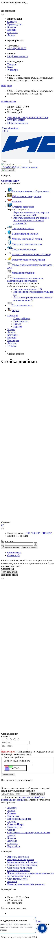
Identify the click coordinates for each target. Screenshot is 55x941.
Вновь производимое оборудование (26, 884)
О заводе (11, 21)
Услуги (11, 329)
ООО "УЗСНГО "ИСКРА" (38, 533)
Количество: (7, 541)
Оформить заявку (10, 180)
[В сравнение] (2, 528)
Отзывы (11, 813)
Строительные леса (17, 878)
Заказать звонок (29, 167)
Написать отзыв (9, 572)
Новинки (12, 881)
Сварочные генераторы (19, 867)
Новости (11, 29)
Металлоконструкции (18, 876)
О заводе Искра (15, 824)
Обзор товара (14, 552)
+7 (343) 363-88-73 (16, 48)
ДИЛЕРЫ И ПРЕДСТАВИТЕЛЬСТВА (27, 117)
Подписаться (37, 794)
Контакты (12, 32)
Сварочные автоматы (18, 870)
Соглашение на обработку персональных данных (23, 798)
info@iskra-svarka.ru (17, 56)
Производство (14, 24)
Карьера (11, 27)
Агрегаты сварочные (18, 856)
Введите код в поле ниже (17, 760)
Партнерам (13, 340)
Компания (12, 315)
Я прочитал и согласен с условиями (25, 798)
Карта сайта (13, 846)
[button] (6, 85)
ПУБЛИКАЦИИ (16, 120)
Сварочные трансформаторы (22, 865)
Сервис (11, 829)
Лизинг (11, 35)
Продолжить (8, 775)
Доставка (12, 840)
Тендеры (11, 346)
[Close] (2, 578)
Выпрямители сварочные (20, 859)
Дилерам (11, 343)
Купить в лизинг (29, 547)
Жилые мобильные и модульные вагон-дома (30, 873)
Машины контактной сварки (22, 862)
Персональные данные (19, 818)
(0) (2, 525)
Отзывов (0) (13, 555)
